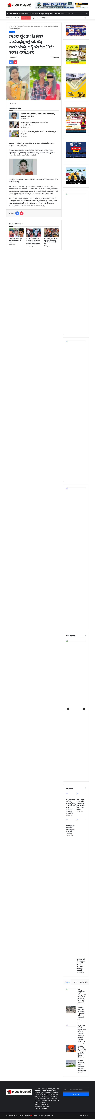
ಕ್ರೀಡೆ (59, 13)
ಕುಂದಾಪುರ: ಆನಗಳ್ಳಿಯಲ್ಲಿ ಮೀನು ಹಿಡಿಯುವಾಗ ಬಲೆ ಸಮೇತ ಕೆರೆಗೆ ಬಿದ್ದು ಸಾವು (82, 1065)
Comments (83, 982)
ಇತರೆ (63, 13)
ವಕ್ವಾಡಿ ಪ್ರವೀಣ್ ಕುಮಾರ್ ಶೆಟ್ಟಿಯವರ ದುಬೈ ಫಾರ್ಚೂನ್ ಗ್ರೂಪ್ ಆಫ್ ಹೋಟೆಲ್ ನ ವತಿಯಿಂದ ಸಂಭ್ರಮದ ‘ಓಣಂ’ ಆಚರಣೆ (58, 18)
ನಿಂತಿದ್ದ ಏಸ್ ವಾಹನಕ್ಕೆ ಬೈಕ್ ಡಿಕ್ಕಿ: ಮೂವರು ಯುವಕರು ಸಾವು (15, 240)
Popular (67, 982)
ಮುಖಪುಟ (9, 13)
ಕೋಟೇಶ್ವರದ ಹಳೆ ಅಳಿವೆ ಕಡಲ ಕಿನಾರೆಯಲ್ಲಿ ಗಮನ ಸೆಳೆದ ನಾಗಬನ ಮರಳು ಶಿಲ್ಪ (70, 829)
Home (12, 26)
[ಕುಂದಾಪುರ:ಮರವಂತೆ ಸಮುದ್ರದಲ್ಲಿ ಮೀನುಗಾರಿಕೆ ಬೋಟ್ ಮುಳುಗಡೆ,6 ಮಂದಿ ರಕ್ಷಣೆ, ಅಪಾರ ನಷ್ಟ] (81, 888)
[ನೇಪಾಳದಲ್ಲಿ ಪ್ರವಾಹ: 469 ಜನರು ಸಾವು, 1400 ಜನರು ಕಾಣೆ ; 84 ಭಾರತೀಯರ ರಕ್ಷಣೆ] (71, 1009)
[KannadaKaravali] (19, 5)
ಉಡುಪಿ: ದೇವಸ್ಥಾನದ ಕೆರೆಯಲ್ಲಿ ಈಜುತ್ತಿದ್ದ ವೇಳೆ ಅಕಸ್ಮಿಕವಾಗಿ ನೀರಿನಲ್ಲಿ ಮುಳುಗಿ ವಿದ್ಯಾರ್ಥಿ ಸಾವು (51, 241)
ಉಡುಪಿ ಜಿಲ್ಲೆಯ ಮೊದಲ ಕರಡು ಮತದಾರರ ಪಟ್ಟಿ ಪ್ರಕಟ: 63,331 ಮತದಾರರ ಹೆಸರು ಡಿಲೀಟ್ (81, 804)
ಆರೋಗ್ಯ (47, 13)
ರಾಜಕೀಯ (15, 13)
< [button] (68, 709)
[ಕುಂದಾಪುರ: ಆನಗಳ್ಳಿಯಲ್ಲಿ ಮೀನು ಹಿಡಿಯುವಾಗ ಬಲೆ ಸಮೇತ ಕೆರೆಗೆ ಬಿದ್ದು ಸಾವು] (71, 1063)
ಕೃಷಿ (56, 13)
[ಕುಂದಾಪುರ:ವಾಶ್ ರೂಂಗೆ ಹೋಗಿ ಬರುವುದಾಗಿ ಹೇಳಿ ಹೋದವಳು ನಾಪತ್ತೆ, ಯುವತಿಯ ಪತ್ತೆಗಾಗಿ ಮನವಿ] (14, 116)
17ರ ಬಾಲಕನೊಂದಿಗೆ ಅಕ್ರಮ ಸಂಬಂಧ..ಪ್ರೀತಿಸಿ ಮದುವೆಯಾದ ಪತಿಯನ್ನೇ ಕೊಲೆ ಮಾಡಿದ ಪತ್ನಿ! (82, 995)
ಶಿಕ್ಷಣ (42, 13)
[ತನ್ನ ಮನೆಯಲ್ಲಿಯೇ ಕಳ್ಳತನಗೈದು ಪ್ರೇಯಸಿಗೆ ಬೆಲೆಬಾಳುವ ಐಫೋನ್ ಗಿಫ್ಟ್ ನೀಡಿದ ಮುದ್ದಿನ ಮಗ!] (14, 133)
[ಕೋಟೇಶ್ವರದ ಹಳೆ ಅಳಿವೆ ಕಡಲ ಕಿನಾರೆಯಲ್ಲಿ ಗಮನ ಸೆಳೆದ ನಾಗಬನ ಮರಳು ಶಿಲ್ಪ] (70, 821)
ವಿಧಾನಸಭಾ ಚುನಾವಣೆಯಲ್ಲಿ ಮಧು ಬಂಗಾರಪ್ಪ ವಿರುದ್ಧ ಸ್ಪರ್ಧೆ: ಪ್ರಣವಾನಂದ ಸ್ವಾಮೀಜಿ (82, 1051)
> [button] (83, 709)
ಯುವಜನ (20, 26)
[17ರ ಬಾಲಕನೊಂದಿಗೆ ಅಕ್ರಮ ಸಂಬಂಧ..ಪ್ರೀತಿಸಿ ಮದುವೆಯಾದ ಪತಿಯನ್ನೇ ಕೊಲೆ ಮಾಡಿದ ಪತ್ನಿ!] (71, 991)
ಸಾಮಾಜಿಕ (21, 13)
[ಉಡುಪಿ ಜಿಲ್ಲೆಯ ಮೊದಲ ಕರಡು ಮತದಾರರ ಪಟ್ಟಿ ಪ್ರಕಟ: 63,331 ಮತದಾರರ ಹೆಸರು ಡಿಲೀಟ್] (81, 795)
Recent (75, 982)
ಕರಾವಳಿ (52, 13)
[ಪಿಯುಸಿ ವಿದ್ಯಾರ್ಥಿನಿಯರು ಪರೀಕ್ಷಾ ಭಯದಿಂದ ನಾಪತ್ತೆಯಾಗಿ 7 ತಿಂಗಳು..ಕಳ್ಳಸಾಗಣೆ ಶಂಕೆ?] (14, 124)
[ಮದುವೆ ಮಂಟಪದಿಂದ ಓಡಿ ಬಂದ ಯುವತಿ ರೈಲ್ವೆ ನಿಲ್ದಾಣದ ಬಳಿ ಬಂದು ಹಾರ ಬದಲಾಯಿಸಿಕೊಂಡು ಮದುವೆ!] (33, 232)
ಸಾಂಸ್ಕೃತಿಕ (37, 13)
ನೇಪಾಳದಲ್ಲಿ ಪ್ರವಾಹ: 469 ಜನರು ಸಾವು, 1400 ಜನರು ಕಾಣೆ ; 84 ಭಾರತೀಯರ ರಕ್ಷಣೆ (81, 1013)
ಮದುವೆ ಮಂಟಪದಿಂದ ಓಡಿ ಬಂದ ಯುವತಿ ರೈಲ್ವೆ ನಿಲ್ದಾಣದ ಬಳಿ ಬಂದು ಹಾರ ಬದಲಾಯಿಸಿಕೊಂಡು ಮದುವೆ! (33, 241)
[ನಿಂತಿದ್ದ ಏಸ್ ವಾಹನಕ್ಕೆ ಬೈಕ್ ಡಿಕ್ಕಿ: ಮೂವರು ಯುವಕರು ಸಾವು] (16, 232)
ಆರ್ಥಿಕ (26, 13)
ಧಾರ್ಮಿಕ (32, 13)
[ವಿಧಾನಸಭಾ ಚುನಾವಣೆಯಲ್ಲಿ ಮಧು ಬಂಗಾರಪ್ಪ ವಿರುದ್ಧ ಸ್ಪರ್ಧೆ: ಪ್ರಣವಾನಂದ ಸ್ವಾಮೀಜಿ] (71, 1048)
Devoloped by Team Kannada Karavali (42, 1115)
